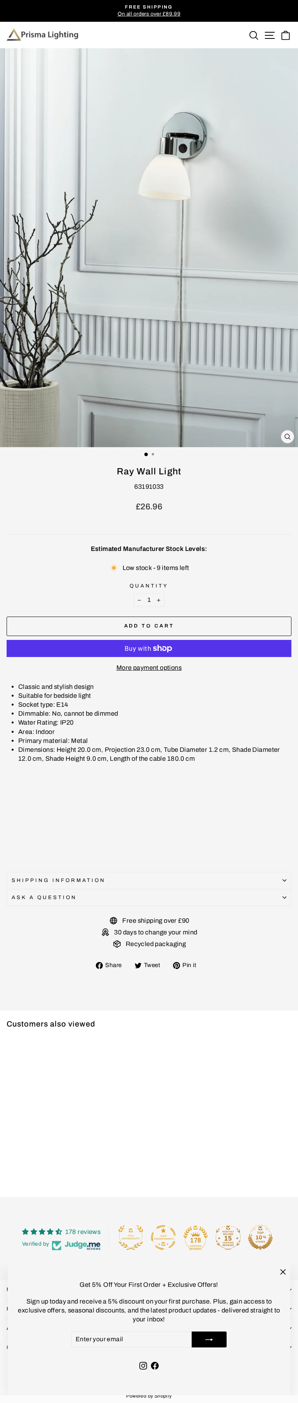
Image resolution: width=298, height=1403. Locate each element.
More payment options (149, 667)
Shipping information (59, 880)
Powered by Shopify (149, 1396)
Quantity (149, 586)
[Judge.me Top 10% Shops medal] (260, 1237)
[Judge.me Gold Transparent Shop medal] (163, 1237)
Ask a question (44, 897)
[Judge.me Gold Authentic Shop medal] (130, 1237)
